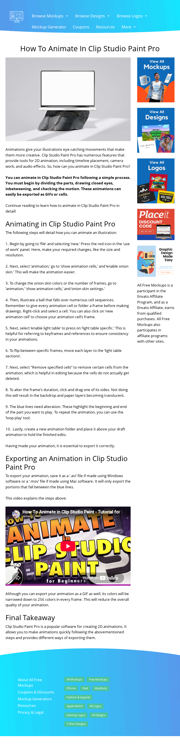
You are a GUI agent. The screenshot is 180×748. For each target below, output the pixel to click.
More (126, 26)
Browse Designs (90, 15)
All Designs (99, 715)
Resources (105, 26)
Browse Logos (130, 15)
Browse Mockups (47, 15)
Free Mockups (98, 679)
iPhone (71, 688)
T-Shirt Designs (76, 724)
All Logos (95, 706)
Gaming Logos (76, 715)
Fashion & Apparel (78, 697)
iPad (85, 688)
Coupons (81, 26)
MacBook (101, 688)
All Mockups (74, 679)
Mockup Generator (49, 26)
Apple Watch (75, 706)
